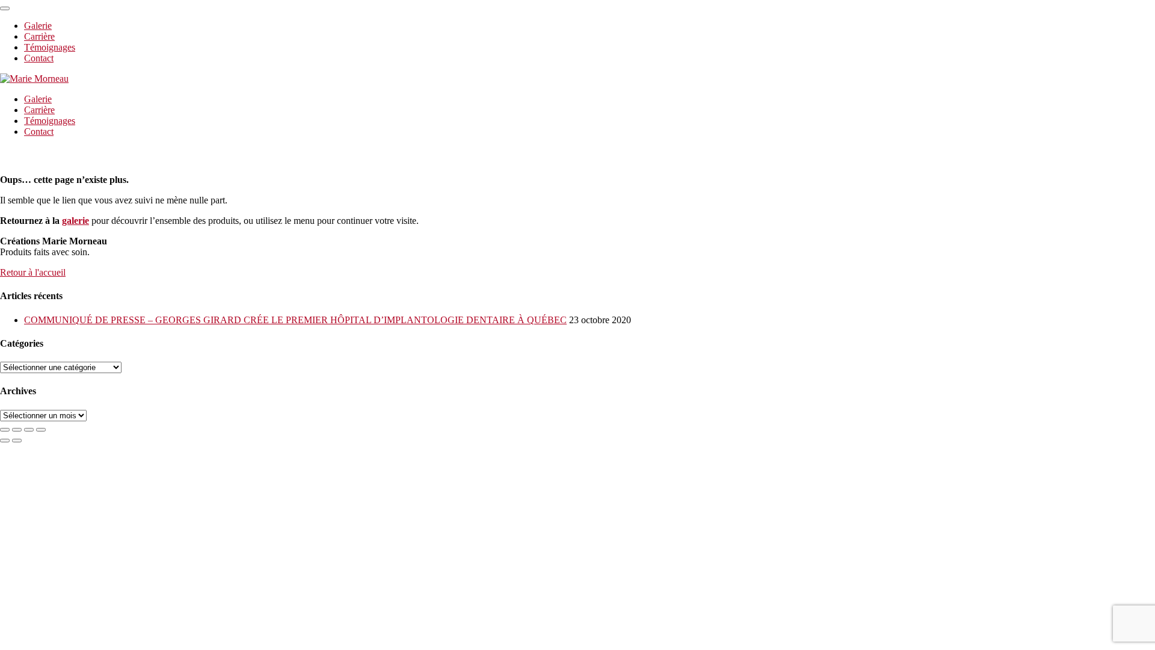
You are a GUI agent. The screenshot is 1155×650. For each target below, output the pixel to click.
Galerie (38, 99)
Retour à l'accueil (33, 272)
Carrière (39, 110)
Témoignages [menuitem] (49, 47)
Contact (39, 131)
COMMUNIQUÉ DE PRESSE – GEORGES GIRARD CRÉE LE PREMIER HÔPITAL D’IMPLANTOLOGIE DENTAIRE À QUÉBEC (295, 320)
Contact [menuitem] (39, 58)
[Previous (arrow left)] (5, 440)
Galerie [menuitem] (38, 25)
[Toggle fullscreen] (29, 430)
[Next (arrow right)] (17, 440)
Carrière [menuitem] (39, 36)
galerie (75, 220)
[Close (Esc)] (5, 430)
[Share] (17, 430)
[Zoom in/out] (41, 430)
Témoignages (49, 121)
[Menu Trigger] (5, 8)
